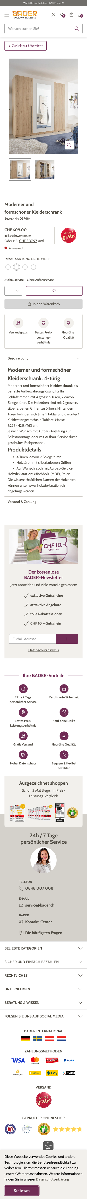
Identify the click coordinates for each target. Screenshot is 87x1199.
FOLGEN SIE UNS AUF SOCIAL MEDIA (34, 1016)
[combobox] (43, 28)
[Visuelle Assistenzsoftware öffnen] (46, 1146)
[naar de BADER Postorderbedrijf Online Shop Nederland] (61, 1038)
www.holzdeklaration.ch (47, 485)
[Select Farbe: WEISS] (25, 267)
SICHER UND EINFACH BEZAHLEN (31, 962)
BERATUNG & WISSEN (21, 1003)
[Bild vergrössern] (69, 145)
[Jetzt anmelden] (67, 639)
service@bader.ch (39, 905)
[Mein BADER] (53, 14)
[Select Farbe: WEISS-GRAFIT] (33, 267)
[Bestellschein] (71, 14)
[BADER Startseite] (24, 14)
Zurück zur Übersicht (27, 46)
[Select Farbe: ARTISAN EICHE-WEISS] (8, 267)
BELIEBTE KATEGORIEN (23, 948)
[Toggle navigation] (6, 14)
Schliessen (22, 1191)
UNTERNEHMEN (17, 989)
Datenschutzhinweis (43, 650)
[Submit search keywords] (77, 28)
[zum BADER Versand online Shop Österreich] (49, 1038)
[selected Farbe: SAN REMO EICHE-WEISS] (16, 267)
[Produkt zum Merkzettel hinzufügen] (54, 291)
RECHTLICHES (15, 975)
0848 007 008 (39, 888)
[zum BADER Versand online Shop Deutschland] (25, 1038)
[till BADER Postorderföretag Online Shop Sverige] (37, 1038)
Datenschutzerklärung (52, 1179)
